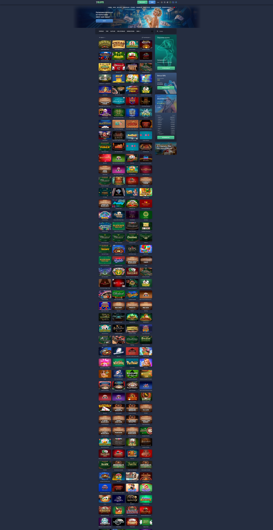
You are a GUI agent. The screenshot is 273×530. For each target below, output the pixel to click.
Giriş (152, 2)
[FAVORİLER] (152, 31)
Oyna (105, 47)
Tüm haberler (171, 151)
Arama (161, 31)
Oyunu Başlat (166, 68)
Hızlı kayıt (142, 2)
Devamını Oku (165, 137)
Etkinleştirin (165, 87)
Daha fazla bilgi (166, 90)
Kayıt (104, 20)
